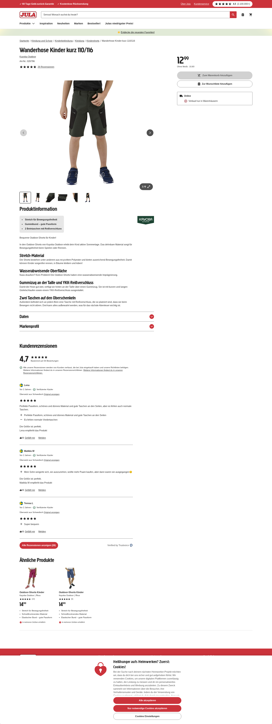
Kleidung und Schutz (41, 41)
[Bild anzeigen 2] (37, 197)
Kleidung (79, 41)
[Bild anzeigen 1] (25, 197)
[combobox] (139, 14)
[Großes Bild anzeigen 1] (86, 132)
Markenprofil (29, 326)
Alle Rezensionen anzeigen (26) (39, 545)
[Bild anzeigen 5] (75, 197)
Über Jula (186, 4)
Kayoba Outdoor (28, 56)
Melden (42, 438)
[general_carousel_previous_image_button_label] (23, 132)
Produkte (25, 23)
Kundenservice (201, 4)
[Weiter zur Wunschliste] (242, 14)
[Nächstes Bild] (150, 132)
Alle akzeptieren (147, 700)
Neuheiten (63, 23)
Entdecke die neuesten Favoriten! (138, 32)
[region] (136, 689)
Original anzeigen (52, 394)
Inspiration (46, 23)
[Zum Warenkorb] (250, 14)
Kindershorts (93, 41)
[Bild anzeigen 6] (87, 197)
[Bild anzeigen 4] (62, 197)
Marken (78, 23)
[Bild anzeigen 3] (50, 197)
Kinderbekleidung (64, 41)
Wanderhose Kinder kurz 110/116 (118, 41)
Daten (24, 316)
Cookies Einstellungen (147, 716)
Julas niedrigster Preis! (119, 23)
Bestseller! (94, 23)
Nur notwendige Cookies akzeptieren (147, 708)
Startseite (24, 41)
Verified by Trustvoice (118, 545)
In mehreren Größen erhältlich (33, 622)
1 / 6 (144, 186)
